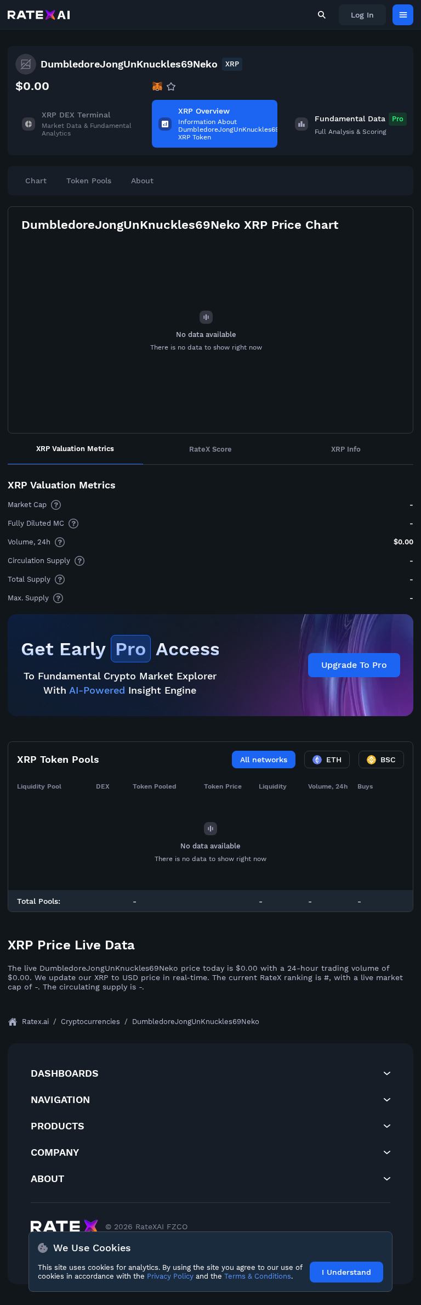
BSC (388, 759)
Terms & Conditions (257, 1276)
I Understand (346, 1272)
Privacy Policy (170, 1276)
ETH (334, 759)
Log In (362, 14)
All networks (263, 759)
